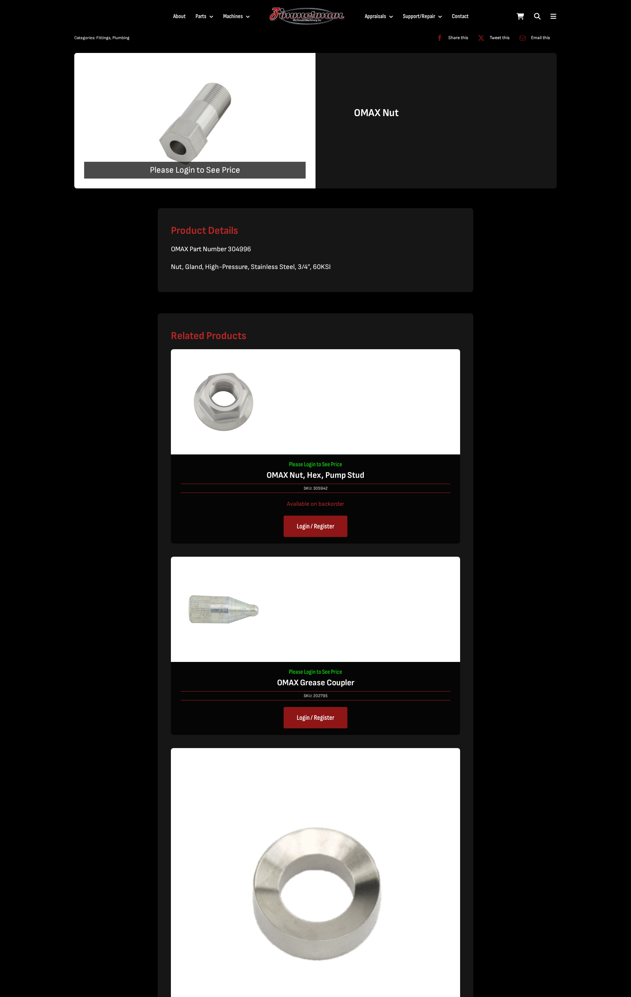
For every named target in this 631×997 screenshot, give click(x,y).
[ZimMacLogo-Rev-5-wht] (307, 10)
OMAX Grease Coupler (315, 683)
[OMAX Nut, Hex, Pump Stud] (223, 355)
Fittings (103, 37)
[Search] (537, 16)
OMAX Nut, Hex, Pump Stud (315, 475)
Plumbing (120, 37)
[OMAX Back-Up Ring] (315, 753)
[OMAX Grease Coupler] (223, 562)
